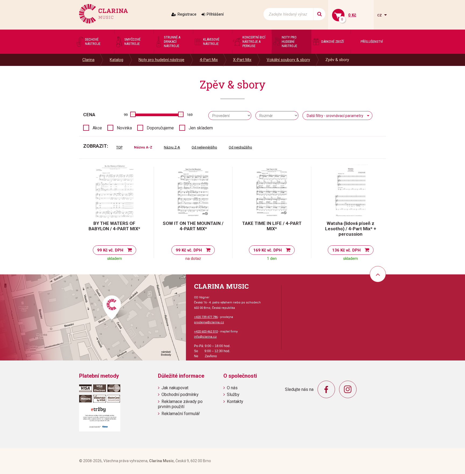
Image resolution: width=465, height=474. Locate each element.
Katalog (116, 59)
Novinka (124, 127)
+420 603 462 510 (206, 331)
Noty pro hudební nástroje (161, 59)
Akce (97, 127)
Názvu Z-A (172, 147)
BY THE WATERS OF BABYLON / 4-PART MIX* (114, 226)
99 (126, 115)
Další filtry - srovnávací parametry (335, 116)
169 (189, 115)
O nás (232, 387)
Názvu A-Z (143, 147)
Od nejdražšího (240, 147)
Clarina (88, 59)
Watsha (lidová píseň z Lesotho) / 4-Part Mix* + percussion (350, 229)
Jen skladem (201, 127)
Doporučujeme (160, 127)
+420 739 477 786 (206, 317)
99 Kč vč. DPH (110, 250)
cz (380, 14)
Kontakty (235, 401)
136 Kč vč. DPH (346, 250)
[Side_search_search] (319, 14)
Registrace (187, 14)
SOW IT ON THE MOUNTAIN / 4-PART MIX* (193, 226)
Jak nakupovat (174, 387)
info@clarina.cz (205, 336)
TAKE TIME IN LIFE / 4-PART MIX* (272, 226)
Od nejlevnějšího (204, 147)
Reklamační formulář (180, 413)
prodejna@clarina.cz (209, 322)
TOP (119, 147)
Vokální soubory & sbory (288, 59)
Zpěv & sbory (337, 59)
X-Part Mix (242, 59)
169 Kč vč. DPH (267, 250)
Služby (233, 394)
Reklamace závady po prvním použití (180, 404)
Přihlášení (215, 14)
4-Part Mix (209, 59)
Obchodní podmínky (180, 394)
